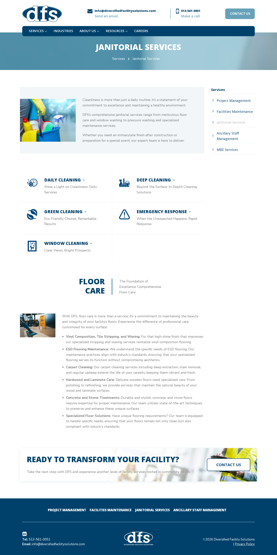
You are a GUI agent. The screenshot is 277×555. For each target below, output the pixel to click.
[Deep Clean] (158, 186)
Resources (115, 31)
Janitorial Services (152, 510)
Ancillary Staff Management (199, 510)
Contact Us (240, 14)
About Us (88, 31)
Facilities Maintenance (111, 510)
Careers (141, 31)
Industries (63, 31)
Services (36, 31)
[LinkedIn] (25, 534)
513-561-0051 (39, 539)
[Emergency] (158, 218)
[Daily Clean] (66, 186)
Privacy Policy (245, 544)
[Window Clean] (66, 247)
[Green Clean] (66, 218)
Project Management (67, 510)
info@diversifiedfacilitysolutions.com (58, 544)
